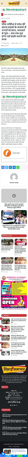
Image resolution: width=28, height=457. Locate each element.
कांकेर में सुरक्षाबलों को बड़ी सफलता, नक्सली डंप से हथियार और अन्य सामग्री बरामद (19, 352)
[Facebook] (3, 167)
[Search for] (26, 4)
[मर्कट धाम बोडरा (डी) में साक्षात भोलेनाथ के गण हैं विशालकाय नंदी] (7, 242)
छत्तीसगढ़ (8, 18)
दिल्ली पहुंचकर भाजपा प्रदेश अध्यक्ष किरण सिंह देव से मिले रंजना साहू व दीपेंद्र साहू (20, 268)
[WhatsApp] (17, 167)
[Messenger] (14, 167)
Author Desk (6, 43)
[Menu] (2, 4)
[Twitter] (6, 167)
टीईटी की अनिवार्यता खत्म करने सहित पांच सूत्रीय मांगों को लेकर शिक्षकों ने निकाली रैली (7, 268)
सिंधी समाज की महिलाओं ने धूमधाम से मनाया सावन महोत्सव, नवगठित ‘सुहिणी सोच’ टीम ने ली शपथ (20, 250)
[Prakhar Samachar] (14, 3)
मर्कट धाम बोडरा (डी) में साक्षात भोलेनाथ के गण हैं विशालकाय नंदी (7, 248)
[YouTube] (15, 405)
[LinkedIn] (10, 167)
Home (4, 18)
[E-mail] (4, 161)
